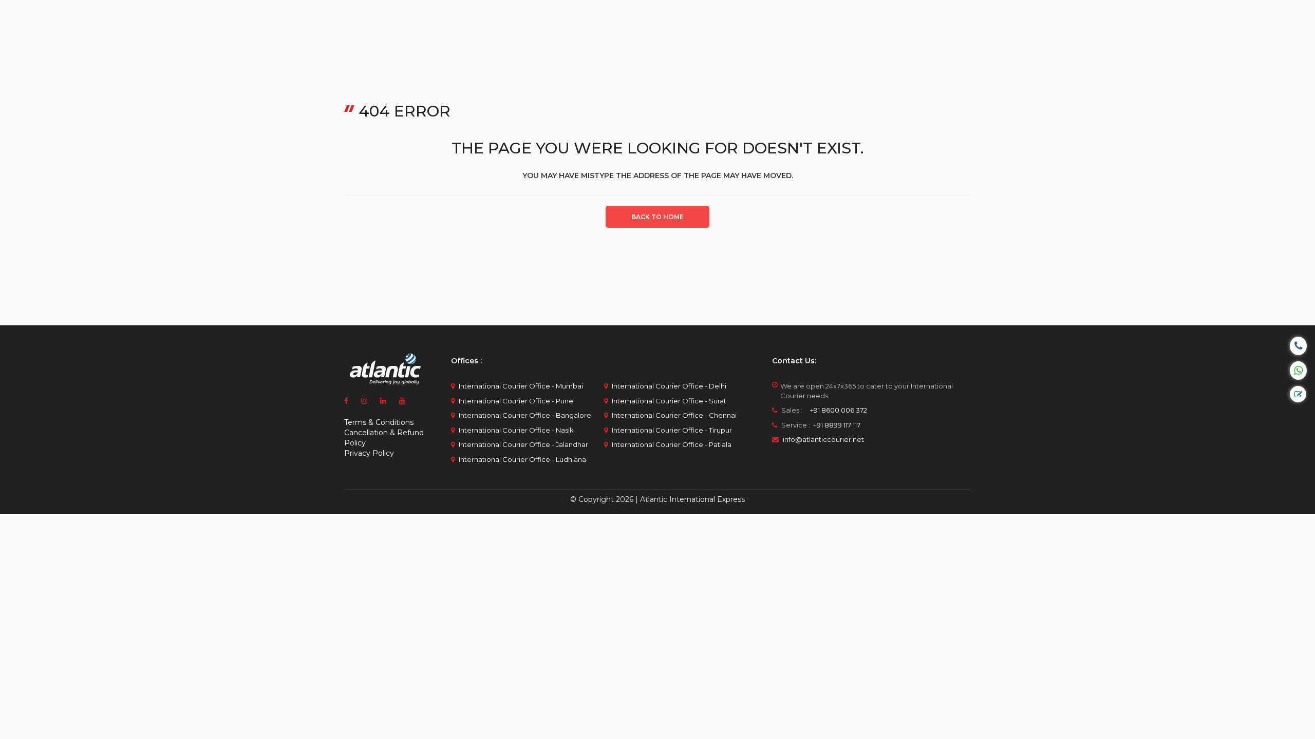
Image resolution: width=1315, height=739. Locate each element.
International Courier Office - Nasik (516, 430)
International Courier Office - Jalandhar (523, 444)
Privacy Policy (369, 453)
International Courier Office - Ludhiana (522, 459)
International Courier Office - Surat (669, 401)
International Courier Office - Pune (516, 401)
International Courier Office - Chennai (674, 415)
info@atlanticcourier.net (823, 439)
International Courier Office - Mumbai (521, 386)
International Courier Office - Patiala (671, 444)
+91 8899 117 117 (836, 425)
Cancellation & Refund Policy (384, 438)
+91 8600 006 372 (835, 410)
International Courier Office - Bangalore (525, 415)
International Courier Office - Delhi (669, 386)
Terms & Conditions (379, 422)
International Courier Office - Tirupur (672, 430)
